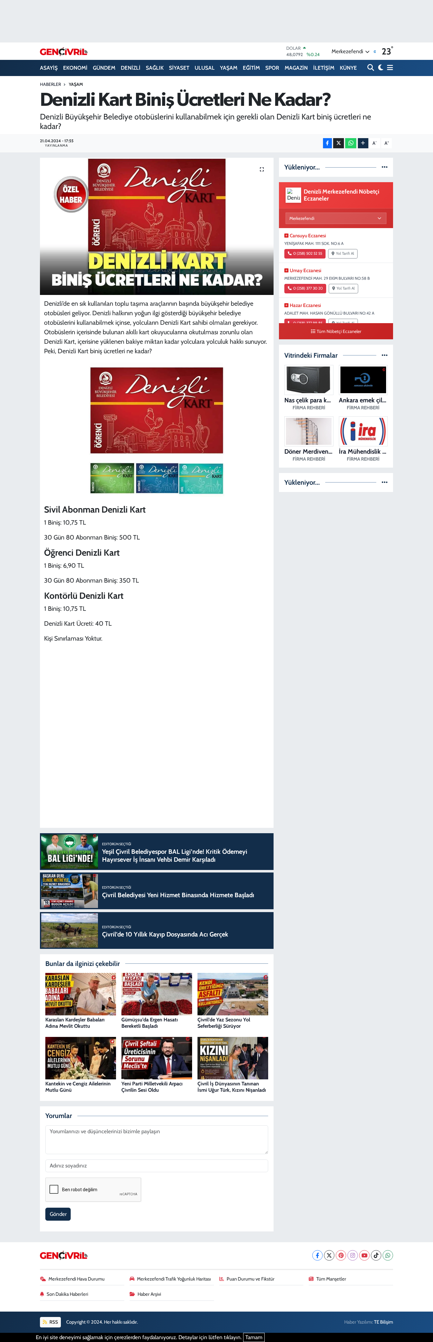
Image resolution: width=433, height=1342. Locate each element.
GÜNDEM (104, 68)
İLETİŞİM (323, 68)
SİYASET (179, 68)
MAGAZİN (296, 68)
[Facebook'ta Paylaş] (327, 143)
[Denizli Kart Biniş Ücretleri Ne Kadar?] (157, 226)
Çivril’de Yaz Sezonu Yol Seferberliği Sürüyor (223, 1023)
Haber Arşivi (149, 1294)
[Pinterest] (341, 1255)
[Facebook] (317, 1255)
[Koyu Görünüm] (380, 68)
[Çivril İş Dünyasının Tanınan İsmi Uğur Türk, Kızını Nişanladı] (232, 1057)
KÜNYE (348, 68)
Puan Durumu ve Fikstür (251, 1279)
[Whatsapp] (388, 1255)
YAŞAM (228, 68)
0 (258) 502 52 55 (307, 253)
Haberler (50, 84)
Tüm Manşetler (331, 1279)
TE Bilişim (383, 1322)
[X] (329, 1255)
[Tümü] (385, 167)
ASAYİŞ (49, 68)
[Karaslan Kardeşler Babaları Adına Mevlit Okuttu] (80, 993)
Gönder (58, 1214)
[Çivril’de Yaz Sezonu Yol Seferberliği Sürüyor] (232, 993)
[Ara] (371, 68)
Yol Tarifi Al (345, 253)
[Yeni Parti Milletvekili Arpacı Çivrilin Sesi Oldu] (156, 1057)
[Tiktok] (376, 1255)
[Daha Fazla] (363, 143)
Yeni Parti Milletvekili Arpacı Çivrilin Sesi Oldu (152, 1087)
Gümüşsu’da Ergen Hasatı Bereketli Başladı (149, 1023)
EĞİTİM (251, 68)
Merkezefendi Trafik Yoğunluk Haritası (174, 1279)
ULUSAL (205, 68)
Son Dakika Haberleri (67, 1294)
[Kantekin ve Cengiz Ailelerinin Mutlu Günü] (80, 1057)
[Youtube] (364, 1255)
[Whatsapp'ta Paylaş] (350, 143)
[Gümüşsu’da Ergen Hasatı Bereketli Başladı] (156, 993)
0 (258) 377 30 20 (308, 288)
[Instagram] (352, 1255)
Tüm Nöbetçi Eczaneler (339, 331)
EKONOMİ (75, 68)
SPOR (272, 68)
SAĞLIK (155, 68)
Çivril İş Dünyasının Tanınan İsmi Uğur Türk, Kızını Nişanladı (231, 1087)
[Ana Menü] (389, 68)
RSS (53, 1322)
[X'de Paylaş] (338, 143)
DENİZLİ (130, 68)
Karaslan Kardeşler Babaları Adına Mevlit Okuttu (75, 1023)
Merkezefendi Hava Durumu (76, 1279)
